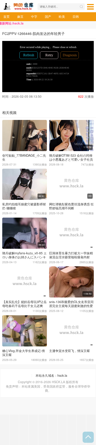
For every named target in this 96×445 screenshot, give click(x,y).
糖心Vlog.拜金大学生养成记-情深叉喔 (23, 352)
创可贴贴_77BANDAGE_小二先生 (24, 157)
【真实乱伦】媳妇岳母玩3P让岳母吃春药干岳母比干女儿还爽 (24, 303)
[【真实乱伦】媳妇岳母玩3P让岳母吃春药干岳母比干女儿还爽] (24, 281)
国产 (48, 16)
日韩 (76, 16)
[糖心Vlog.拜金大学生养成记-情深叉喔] (24, 330)
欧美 (62, 16)
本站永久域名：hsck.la (51, 375)
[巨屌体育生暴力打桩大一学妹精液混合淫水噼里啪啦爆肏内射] (71, 233)
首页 (6, 16)
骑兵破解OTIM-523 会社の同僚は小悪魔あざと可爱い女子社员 (71, 157)
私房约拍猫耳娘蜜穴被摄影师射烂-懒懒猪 (24, 206)
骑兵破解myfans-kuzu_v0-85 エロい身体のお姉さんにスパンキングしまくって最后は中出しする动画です (24, 259)
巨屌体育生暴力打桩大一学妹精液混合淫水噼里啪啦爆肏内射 (71, 255)
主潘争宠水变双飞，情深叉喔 (69, 350)
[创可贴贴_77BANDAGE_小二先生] (24, 135)
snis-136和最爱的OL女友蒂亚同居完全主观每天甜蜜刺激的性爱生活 (71, 305)
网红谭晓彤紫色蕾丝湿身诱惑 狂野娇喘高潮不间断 (71, 206)
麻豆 (20, 16)
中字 (34, 16)
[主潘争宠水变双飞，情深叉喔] (71, 330)
